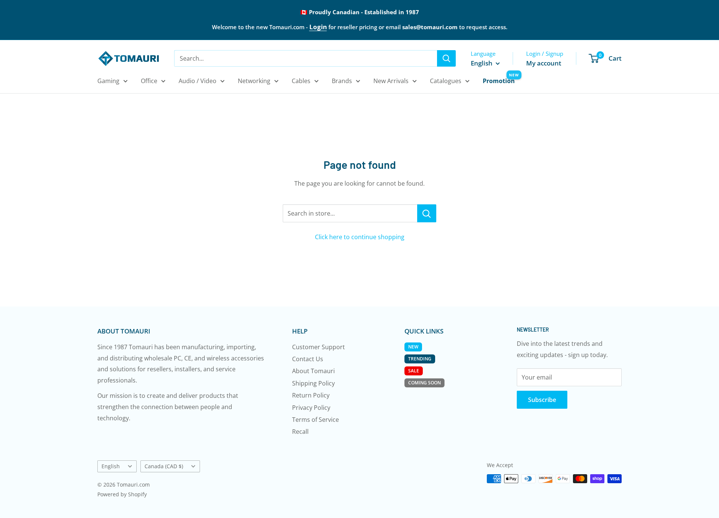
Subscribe (542, 400)
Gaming (108, 81)
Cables (301, 81)
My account (543, 63)
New (413, 347)
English (110, 466)
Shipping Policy (313, 383)
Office (149, 81)
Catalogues (445, 81)
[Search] (446, 58)
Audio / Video (197, 81)
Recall (300, 431)
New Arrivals (391, 81)
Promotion (499, 81)
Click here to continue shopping (359, 237)
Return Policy (311, 395)
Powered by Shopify (122, 494)
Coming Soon (424, 383)
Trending (419, 359)
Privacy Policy (311, 407)
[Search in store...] (426, 213)
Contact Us (307, 359)
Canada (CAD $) (164, 466)
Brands (342, 81)
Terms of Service (315, 419)
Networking (254, 81)
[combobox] (305, 58)
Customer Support (318, 347)
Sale (413, 371)
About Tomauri (313, 371)
